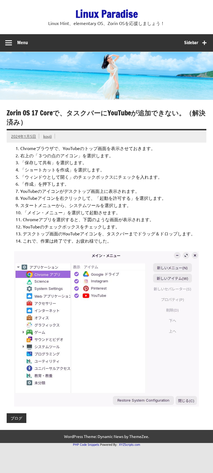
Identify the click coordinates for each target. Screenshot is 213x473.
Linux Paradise (106, 14)
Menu (22, 42)
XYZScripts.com (129, 444)
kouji (47, 136)
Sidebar (191, 42)
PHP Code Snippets (86, 444)
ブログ (16, 417)
